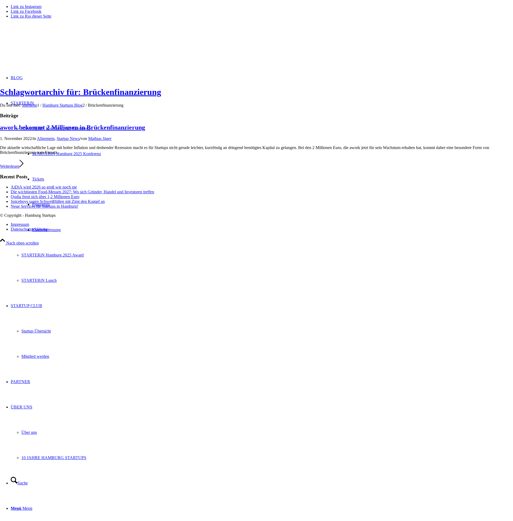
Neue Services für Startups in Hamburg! (44, 206)
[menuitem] (267, 255)
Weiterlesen (10, 166)
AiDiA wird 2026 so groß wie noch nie (44, 187)
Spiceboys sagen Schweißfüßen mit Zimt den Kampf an (58, 201)
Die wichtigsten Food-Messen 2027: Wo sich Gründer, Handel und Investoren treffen (82, 192)
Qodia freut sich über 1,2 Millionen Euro (45, 196)
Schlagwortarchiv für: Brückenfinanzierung (80, 92)
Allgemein (46, 138)
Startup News (68, 138)
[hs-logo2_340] (40, 48)
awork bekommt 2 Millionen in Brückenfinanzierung (72, 127)
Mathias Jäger (99, 138)
